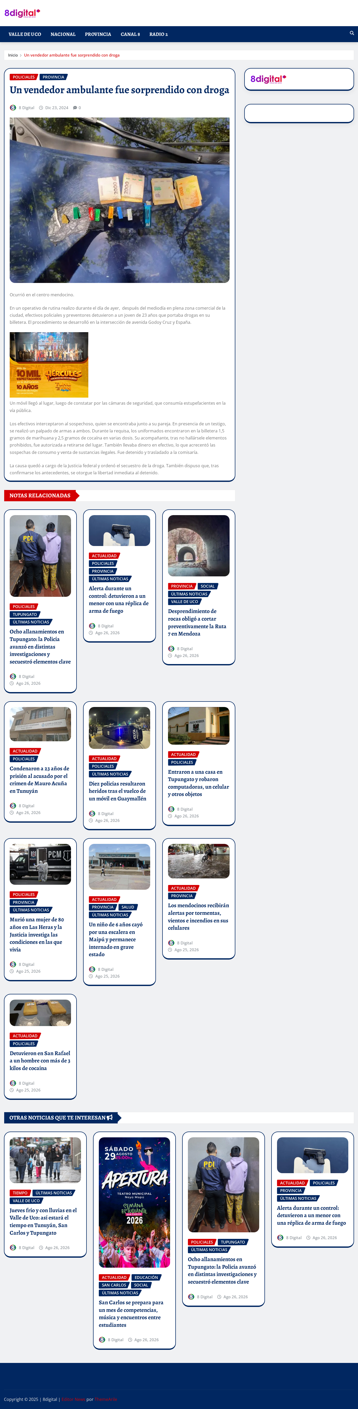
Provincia (98, 34)
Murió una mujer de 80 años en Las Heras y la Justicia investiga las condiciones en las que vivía (37, 934)
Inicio (13, 55)
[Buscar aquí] (352, 33)
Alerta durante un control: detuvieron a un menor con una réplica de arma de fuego (119, 599)
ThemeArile (106, 1399)
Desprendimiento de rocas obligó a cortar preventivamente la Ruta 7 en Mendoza (197, 622)
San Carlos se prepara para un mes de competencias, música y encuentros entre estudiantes (131, 1314)
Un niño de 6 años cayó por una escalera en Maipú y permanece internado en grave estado (116, 939)
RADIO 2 (158, 34)
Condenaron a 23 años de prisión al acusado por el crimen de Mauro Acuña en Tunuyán (39, 780)
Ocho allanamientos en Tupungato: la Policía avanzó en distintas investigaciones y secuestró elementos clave (40, 646)
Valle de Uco (25, 34)
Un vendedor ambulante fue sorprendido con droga (72, 55)
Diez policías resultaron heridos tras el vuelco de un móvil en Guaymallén (117, 791)
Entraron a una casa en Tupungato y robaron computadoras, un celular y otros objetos (198, 783)
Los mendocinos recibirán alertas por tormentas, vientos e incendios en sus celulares (198, 916)
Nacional (63, 34)
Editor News (73, 1399)
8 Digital (26, 107)
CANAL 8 (130, 34)
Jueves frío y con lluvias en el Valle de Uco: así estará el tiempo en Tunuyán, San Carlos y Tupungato (43, 1221)
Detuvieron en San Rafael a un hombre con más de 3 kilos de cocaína (40, 1060)
